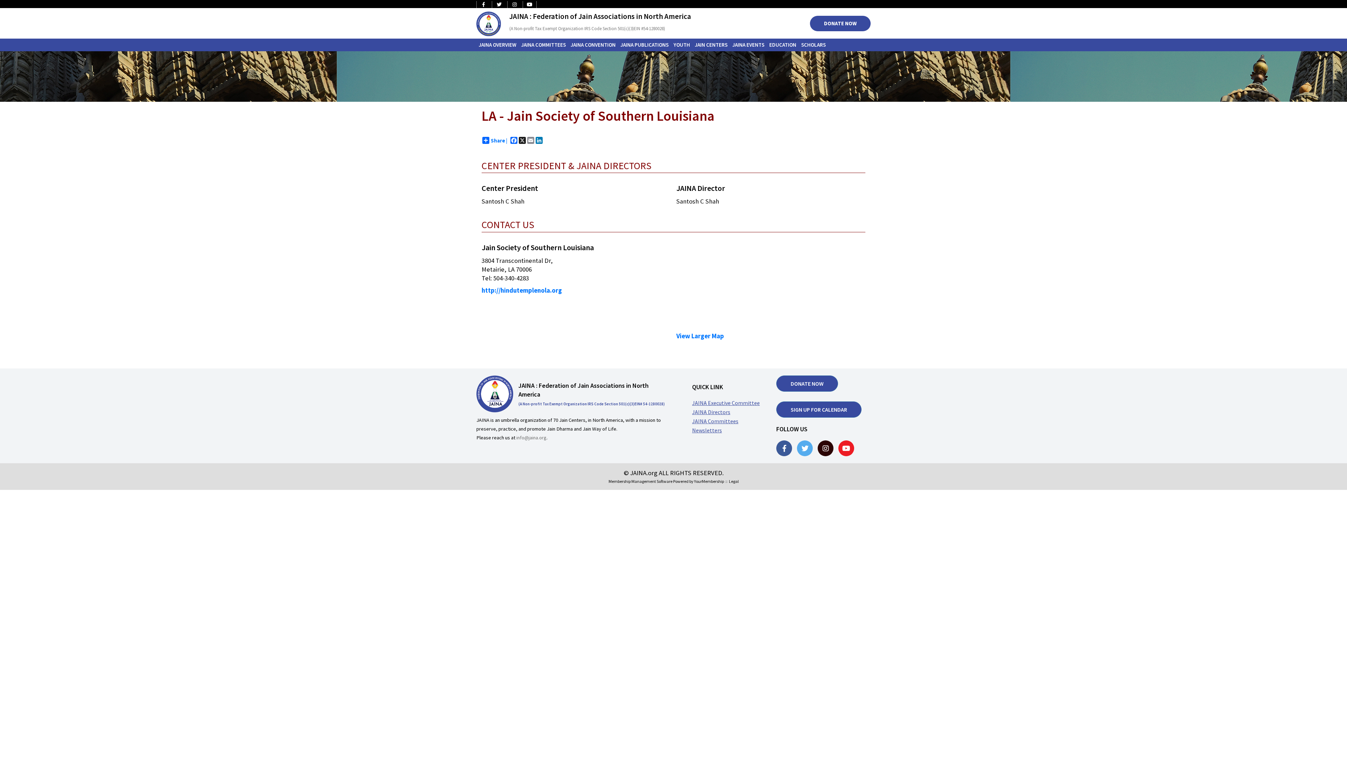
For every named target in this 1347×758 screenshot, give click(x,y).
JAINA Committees (543, 44)
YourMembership (709, 481)
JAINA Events (748, 44)
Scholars (813, 44)
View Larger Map (700, 336)
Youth (682, 44)
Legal (734, 481)
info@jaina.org (531, 437)
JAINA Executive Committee (726, 402)
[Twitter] (805, 448)
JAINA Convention (593, 44)
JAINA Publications (645, 44)
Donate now (807, 383)
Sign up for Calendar (819, 409)
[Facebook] (784, 448)
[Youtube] (846, 448)
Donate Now (840, 23)
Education (782, 44)
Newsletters (707, 430)
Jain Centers (711, 44)
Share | (499, 140)
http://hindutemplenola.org (522, 290)
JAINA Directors (711, 411)
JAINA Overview (497, 44)
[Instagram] (825, 448)
